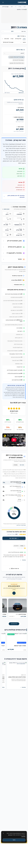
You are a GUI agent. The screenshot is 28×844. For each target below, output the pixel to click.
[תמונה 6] (14, 22)
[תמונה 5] (15, 22)
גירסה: (24, 42)
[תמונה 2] (18, 22)
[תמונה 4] (16, 22)
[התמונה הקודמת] (3, 16)
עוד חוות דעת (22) (15, 568)
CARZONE (22, 2)
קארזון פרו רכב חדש (21, 525)
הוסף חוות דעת (13, 538)
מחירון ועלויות (18, 38)
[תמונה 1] (19, 22)
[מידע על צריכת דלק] (17, 107)
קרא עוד (24, 560)
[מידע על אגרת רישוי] (17, 126)
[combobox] (12, 42)
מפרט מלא (6, 38)
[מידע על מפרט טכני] (11, 207)
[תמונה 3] (17, 22)
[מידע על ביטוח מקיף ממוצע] (13, 117)
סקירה (12, 38)
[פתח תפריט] (3, 2)
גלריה (24, 38)
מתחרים (15, 465)
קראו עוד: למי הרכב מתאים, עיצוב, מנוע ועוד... (15, 196)
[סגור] (3, 833)
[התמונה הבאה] (25, 16)
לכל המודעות (14, 624)
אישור (14, 840)
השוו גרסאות (6, 209)
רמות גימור (22, 465)
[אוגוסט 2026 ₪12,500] (23, 91)
